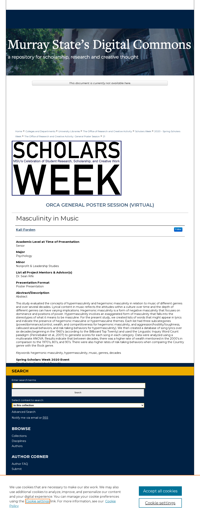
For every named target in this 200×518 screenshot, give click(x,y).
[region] (100, 496)
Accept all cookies (160, 491)
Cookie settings (37, 501)
